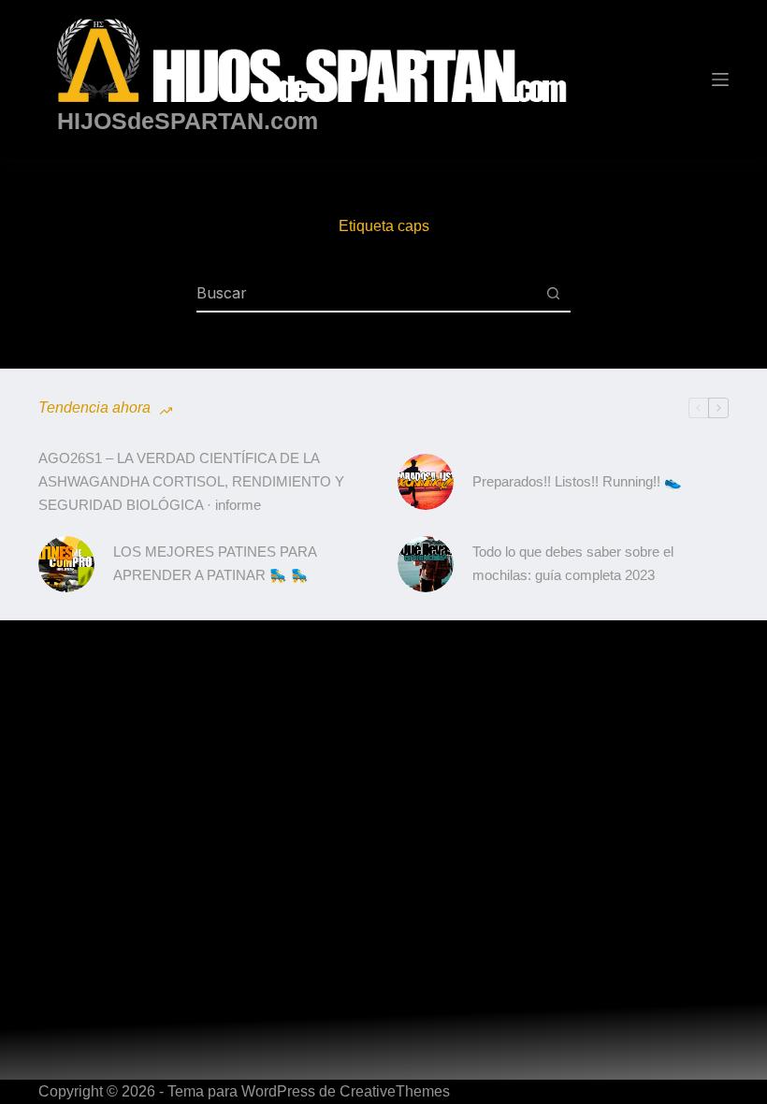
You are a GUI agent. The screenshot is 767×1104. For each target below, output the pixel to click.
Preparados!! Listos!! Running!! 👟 (577, 481)
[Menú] (720, 79)
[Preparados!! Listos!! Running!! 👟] (426, 482)
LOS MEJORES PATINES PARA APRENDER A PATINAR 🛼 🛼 (214, 563)
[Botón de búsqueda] (553, 293)
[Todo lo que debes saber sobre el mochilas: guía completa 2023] (426, 564)
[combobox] (365, 293)
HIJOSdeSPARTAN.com (187, 121)
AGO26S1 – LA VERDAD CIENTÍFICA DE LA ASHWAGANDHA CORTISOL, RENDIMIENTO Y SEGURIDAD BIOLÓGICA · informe (191, 481)
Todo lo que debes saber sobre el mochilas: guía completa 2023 (572, 563)
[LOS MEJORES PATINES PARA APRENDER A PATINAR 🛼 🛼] (66, 564)
